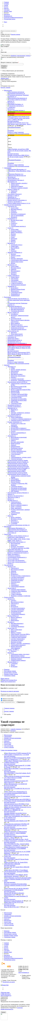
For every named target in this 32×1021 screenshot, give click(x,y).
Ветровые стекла (16, 519)
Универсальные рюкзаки (18, 284)
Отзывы (6, 3)
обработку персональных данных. (21, 55)
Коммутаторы (15, 443)
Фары (13, 455)
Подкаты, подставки (17, 546)
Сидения (14, 523)
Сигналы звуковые (17, 452)
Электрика (15, 585)
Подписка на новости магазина (10, 691)
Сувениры (14, 663)
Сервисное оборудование (19, 591)
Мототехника (8, 735)
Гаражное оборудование (18, 589)
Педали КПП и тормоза (18, 428)
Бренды (6, 8)
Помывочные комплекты (19, 635)
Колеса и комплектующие (19, 505)
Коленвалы (14, 372)
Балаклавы (14, 288)
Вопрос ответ (8, 11)
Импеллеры (15, 620)
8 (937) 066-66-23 (23, 968)
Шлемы (14, 217)
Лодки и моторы (9, 747)
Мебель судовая (16, 632)
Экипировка (7, 736)
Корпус (13, 572)
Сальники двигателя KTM (19, 394)
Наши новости (5, 678)
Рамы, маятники (16, 508)
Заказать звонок (15, 34)
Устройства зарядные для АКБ (20, 548)
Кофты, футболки (16, 232)
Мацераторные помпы (18, 655)
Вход (5, 22)
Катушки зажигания (17, 442)
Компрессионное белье (18, 289)
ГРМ (13, 368)
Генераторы (15, 439)
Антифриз (14, 314)
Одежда (14, 223)
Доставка (6, 10)
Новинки (6, 669)
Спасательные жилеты (18, 226)
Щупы (13, 263)
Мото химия (15, 323)
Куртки (13, 234)
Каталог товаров (5, 87)
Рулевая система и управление (20, 575)
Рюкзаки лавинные (17, 258)
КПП (13, 411)
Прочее (13, 377)
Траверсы (14, 514)
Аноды (13, 600)
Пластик (14, 520)
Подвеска (14, 574)
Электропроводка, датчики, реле (21, 457)
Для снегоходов (8, 745)
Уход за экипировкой (17, 215)
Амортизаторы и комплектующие (16, 502)
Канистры (14, 545)
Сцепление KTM (16, 397)
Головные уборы (16, 231)
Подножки (15, 522)
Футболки (14, 666)
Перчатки (14, 238)
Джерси (14, 191)
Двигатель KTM (16, 388)
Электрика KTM (16, 403)
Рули (13, 431)
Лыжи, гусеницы (16, 506)
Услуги (6, 6)
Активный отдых (16, 244)
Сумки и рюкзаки (16, 594)
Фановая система (16, 642)
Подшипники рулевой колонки (20, 429)
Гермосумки (15, 246)
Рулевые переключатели (18, 451)
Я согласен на (16, 55)
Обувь (13, 211)
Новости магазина (7, 698)
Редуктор (14, 606)
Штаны (13, 192)
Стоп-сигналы (15, 454)
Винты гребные (16, 617)
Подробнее (11, 130)
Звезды (14, 332)
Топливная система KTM (19, 399)
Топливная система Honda (19, 488)
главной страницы (15, 729)
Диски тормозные (17, 417)
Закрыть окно (5, 78)
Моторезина (7, 742)
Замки (13, 440)
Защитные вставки (17, 186)
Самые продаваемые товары (9, 750)
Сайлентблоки (15, 512)
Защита (13, 269)
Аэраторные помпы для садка (20, 654)
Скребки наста (16, 592)
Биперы (13, 254)
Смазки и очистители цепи (19, 326)
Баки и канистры (16, 629)
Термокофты (15, 294)
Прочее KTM (15, 392)
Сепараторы (15, 625)
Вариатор (14, 409)
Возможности (8, 16)
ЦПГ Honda (15, 491)
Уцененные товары (9, 675)
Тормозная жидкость (17, 328)
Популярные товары (10, 671)
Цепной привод (16, 414)
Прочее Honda (15, 482)
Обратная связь (5, 992)
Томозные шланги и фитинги (20, 420)
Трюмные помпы (16, 659)
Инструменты (15, 543)
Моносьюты (15, 291)
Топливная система (17, 579)
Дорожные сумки (16, 281)
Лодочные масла (16, 318)
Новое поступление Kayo (8, 681)
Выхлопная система (17, 569)
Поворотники (15, 446)
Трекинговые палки (17, 261)
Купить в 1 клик (12, 132)
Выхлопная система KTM (19, 386)
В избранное (11, 133)
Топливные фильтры (17, 311)
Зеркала (13, 571)
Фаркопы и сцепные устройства (20, 595)
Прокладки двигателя (18, 375)
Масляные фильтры (17, 309)
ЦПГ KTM (14, 402)
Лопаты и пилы (16, 255)
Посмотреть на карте (9, 982)
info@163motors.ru (23, 972)
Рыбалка (13, 251)
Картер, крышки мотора (18, 369)
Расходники (7, 739)
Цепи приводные (17, 334)
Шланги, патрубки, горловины (20, 643)
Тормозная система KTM (19, 400)
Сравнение (20, 132)
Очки (13, 237)
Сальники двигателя (17, 379)
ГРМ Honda (15, 479)
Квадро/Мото (15, 248)
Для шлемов (15, 280)
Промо (13, 240)
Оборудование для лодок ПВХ (20, 634)
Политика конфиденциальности (13, 17)
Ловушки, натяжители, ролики (20, 412)
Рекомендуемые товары (11, 674)
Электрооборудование (17, 586)
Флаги (13, 665)
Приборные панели (17, 448)
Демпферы (14, 426)
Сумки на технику (17, 283)
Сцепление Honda (17, 486)
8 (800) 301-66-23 (6, 34)
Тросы (13, 583)
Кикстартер (15, 371)
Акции (6, 5)
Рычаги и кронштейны (18, 432)
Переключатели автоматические (20, 657)
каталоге (13, 730)
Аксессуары (15, 208)
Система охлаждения (17, 577)
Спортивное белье (16, 292)
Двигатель (15, 568)
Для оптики (14, 278)
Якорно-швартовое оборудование (16, 647)
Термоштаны (15, 295)
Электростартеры (16, 459)
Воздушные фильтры (18, 308)
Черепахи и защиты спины (19, 188)
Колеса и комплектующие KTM (21, 389)
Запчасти (14, 619)
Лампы (13, 445)
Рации (13, 257)
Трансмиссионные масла (19, 329)
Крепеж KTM (15, 391)
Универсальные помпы (18, 660)
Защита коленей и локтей (19, 183)
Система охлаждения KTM (19, 395)
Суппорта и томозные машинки (21, 419)
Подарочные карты (9, 19)
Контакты (7, 14)
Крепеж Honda (16, 480)
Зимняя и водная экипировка (12, 738)
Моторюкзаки (15, 271)
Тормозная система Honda (19, 489)
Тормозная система (17, 580)
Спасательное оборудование (19, 260)
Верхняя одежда (16, 209)
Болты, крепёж (16, 517)
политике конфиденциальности (12, 1008)
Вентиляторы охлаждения (19, 437)
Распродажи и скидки (10, 672)
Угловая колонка (16, 612)
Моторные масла (17, 324)
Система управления (17, 609)
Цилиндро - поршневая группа (21, 380)
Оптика (14, 212)
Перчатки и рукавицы (18, 214)
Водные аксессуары (17, 220)
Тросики (14, 434)
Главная (6, 2)
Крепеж (13, 605)
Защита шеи (15, 184)
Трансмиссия (15, 582)
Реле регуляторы (16, 449)
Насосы (14, 651)
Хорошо (3, 1012)
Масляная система (17, 374)
